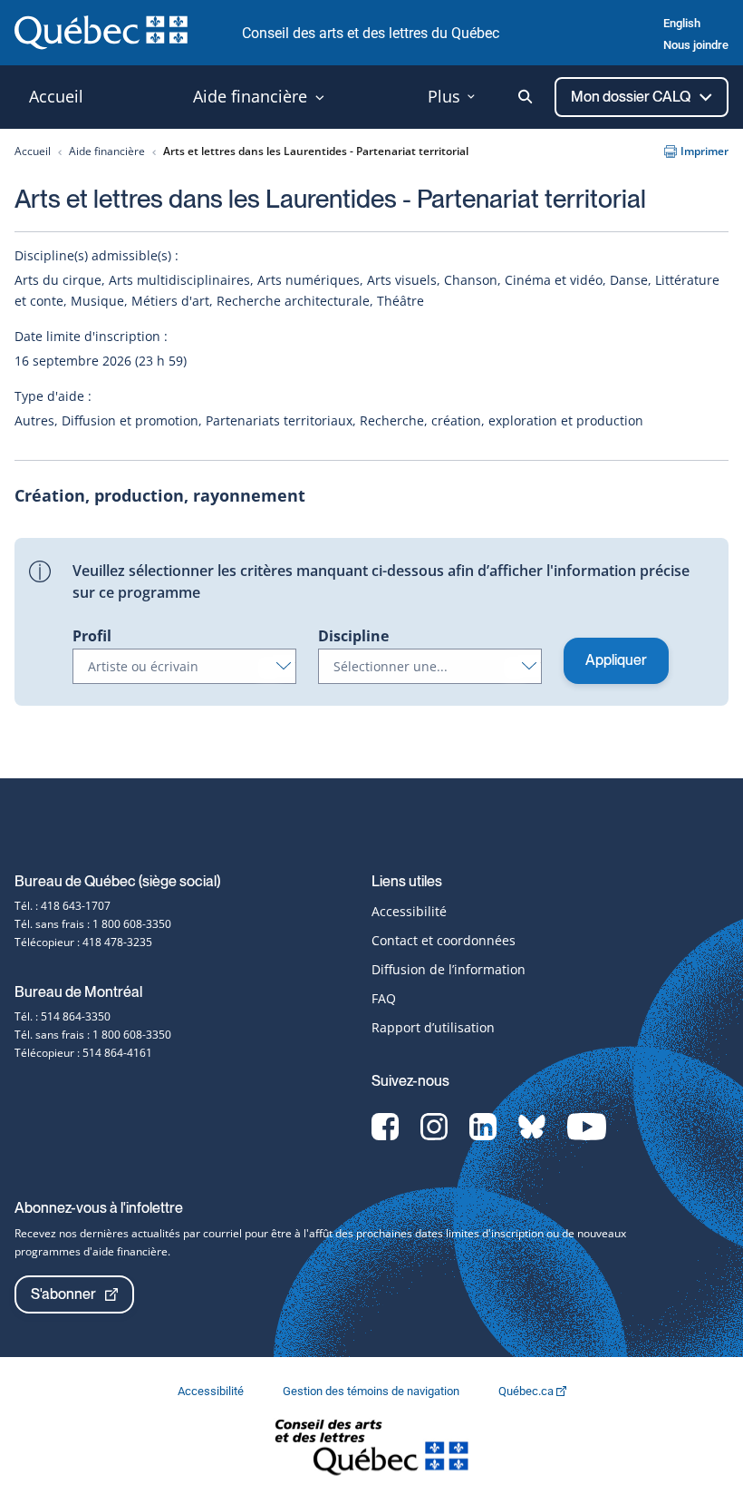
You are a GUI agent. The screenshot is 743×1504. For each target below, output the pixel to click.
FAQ (384, 998)
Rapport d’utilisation (433, 1027)
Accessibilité (409, 911)
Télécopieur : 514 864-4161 (83, 1052)
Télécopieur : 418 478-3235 (83, 942)
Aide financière (107, 151)
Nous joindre (696, 45)
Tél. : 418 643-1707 (62, 905)
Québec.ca (527, 1391)
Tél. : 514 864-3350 (62, 1016)
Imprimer (704, 151)
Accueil (32, 151)
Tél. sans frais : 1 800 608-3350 (92, 924)
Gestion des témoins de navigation (372, 1391)
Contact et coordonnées (444, 940)
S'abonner (63, 1294)
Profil (91, 636)
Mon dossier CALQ (632, 96)
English (681, 23)
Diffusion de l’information (449, 969)
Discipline (353, 636)
